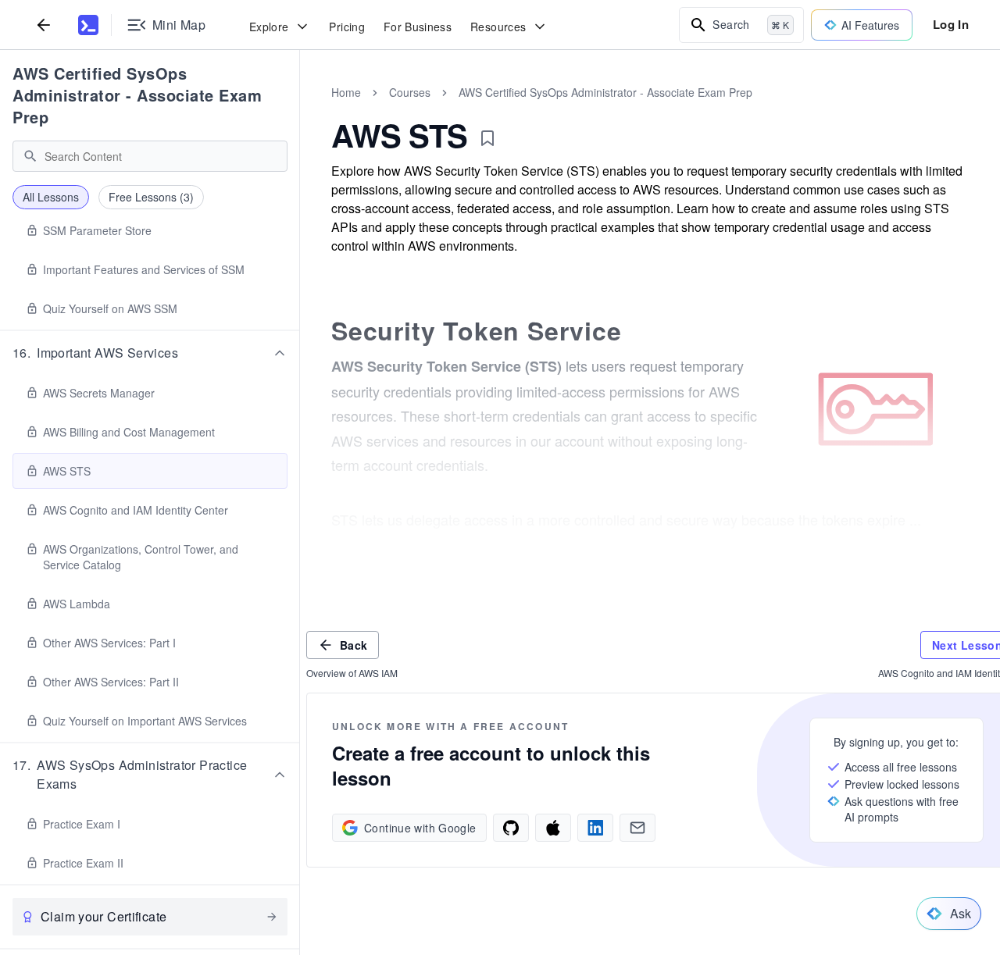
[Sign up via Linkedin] (595, 828)
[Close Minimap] (300, 109)
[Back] (43, 24)
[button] (150, 353)
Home (346, 92)
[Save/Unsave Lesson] (487, 138)
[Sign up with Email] (637, 828)
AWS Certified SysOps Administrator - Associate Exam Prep (137, 95)
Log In (951, 24)
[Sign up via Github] (511, 828)
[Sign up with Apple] (553, 828)
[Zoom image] (875, 409)
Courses (409, 92)
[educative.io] (88, 25)
